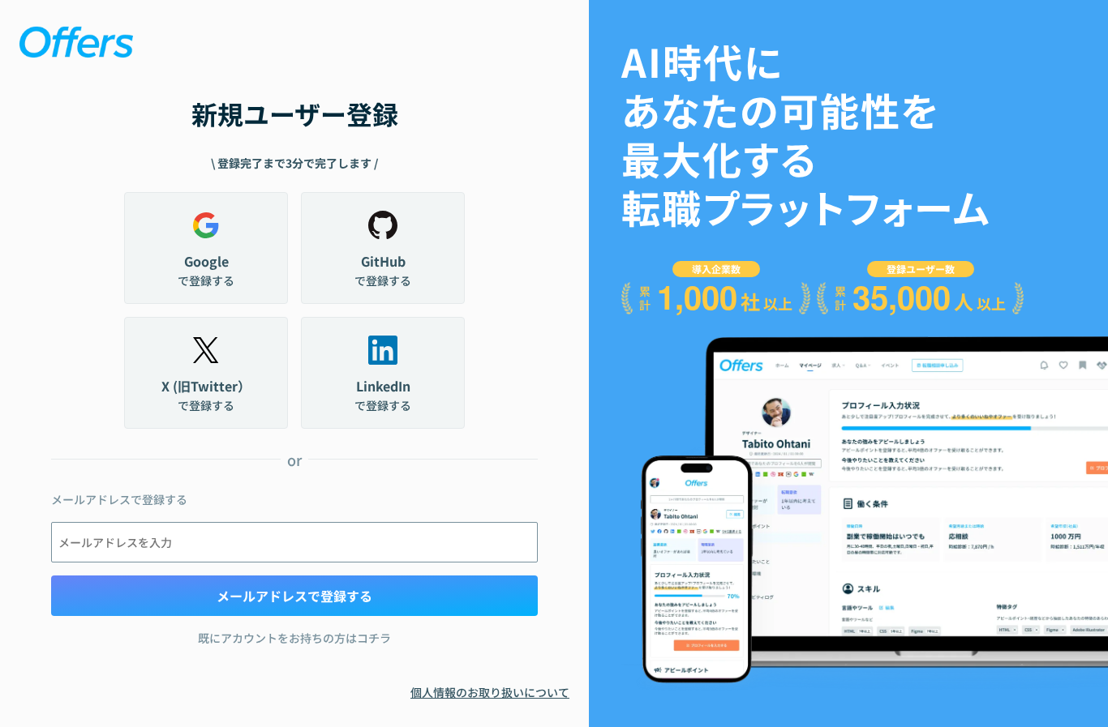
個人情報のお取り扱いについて (489, 692)
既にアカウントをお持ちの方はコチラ (294, 638)
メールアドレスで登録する (294, 595)
